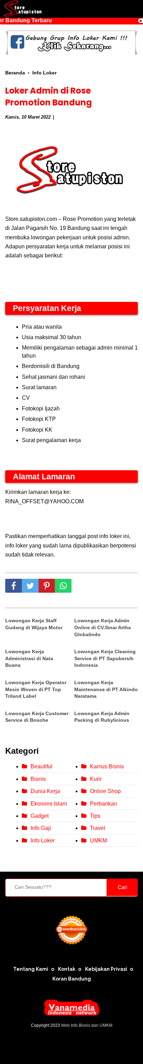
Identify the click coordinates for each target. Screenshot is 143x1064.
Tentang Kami (30, 969)
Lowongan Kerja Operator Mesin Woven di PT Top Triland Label (35, 689)
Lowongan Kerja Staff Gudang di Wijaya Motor (33, 624)
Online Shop (105, 791)
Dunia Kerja (45, 791)
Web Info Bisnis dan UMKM (86, 1025)
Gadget (40, 816)
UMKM (98, 840)
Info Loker (43, 840)
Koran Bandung (71, 979)
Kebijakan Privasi (106, 969)
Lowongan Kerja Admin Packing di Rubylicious (101, 717)
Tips (95, 816)
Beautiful (41, 766)
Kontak (66, 969)
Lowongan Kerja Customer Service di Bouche (36, 717)
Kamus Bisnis (107, 766)
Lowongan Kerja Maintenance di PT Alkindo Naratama (106, 689)
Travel (97, 828)
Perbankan (103, 804)
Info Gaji (41, 828)
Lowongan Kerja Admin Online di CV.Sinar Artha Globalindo (102, 627)
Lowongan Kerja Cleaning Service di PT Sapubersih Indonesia (105, 658)
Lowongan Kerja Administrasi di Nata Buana (29, 658)
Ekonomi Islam (49, 804)
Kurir (96, 779)
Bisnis (38, 779)
